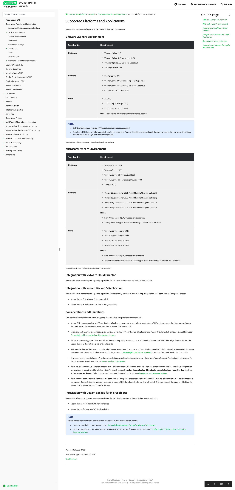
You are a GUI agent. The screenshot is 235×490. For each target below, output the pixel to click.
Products (116, 480)
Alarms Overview (12, 106)
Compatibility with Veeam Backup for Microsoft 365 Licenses (131, 425)
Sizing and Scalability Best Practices (22, 61)
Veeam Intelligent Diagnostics (113, 361)
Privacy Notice (128, 483)
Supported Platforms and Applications (24, 28)
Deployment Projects (14, 118)
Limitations (12, 40)
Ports (10, 52)
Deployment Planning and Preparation (21, 24)
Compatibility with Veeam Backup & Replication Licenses (93, 335)
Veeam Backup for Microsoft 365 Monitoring (23, 130)
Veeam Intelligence (13, 85)
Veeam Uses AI (141, 483)
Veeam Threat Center (14, 89)
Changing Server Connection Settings (152, 373)
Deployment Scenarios (17, 32)
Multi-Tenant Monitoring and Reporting (21, 122)
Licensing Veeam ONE (14, 65)
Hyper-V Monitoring (13, 142)
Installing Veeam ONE (14, 73)
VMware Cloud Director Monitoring (19, 138)
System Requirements (17, 36)
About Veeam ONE (13, 20)
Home (109, 480)
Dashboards (10, 93)
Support (132, 480)
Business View (11, 146)
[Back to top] (221, 484)
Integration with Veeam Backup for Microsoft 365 (216, 46)
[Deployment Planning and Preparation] (215, 484)
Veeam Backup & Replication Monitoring (21, 126)
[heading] (130, 37)
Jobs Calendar (11, 97)
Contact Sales (142, 480)
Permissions (13, 48)
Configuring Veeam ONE (15, 81)
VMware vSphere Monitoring (17, 134)
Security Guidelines (13, 69)
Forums (124, 480)
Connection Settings (16, 44)
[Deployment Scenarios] (228, 484)
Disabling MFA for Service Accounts (137, 352)
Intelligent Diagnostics (14, 110)
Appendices (10, 155)
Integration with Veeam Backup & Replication (216, 35)
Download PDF (12, 486)
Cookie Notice (153, 483)
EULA (151, 480)
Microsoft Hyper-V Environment (215, 24)
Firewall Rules (13, 57)
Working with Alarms (14, 151)
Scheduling (10, 114)
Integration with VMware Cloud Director (215, 29)
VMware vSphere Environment (215, 20)
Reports (9, 102)
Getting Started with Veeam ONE (19, 77)
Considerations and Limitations (215, 41)
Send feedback (71, 459)
